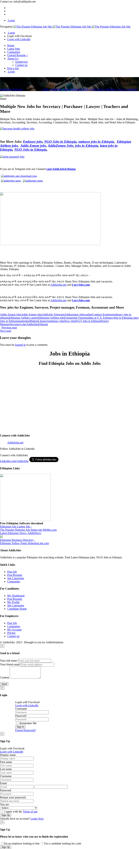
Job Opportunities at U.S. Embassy (93, 317)
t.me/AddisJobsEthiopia (61, 169)
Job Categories (15, 578)
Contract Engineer (102, 314)
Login (11, 20)
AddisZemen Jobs (60, 145)
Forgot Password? (25, 730)
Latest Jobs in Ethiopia (102, 89)
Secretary (15, 324)
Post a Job (13, 68)
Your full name (8, 660)
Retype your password (13, 797)
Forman (68, 317)
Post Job (12, 571)
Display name (8, 754)
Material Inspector (40, 321)
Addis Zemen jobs (33, 145)
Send (4, 684)
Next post (5, 330)
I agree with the (20, 811)
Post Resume (14, 575)
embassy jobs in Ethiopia (96, 141)
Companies (13, 52)
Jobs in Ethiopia (122, 317)
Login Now (37, 818)
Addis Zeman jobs (10, 314)
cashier (88, 314)
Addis (45, 89)
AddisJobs (56, 89)
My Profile (13, 602)
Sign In (20, 726)
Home (10, 45)
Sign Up (5, 815)
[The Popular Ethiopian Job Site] (71, 26)
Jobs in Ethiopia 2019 (75, 89)
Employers (21, 61)
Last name (6, 769)
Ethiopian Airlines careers (23, 317)
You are (4, 804)
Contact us (21, 65)
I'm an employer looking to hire (22, 843)
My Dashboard (15, 595)
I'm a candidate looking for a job (62, 843)
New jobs (69, 321)
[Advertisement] (69, 401)
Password (20, 715)
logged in (20, 344)
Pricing (11, 632)
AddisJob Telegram (53, 314)
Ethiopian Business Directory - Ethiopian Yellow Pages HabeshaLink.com (24, 541)
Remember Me (28, 723)
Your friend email (10, 664)
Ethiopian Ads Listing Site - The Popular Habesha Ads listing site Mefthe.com (28, 528)
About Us (12, 58)
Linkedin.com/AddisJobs (14, 461)
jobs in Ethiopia (86, 145)
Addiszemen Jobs (74, 314)
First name (6, 762)
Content (4, 677)
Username (21, 708)
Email (3, 783)
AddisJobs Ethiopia (11, 89)
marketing (24, 321)
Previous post (9, 327)
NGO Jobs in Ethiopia (60, 141)
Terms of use (30, 811)
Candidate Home (17, 608)
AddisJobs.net (58, 284)
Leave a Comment (126, 89)
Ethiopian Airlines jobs (51, 317)
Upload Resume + (17, 55)
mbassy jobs (57, 321)
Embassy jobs (32, 141)
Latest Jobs (13, 48)
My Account (14, 629)
